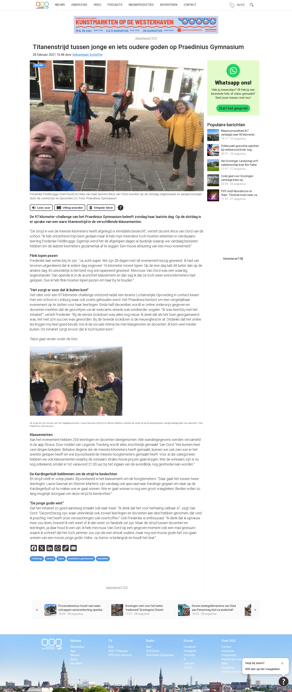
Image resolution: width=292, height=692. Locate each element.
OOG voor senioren (120, 655)
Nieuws (60, 4)
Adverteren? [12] (117, 587)
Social (188, 641)
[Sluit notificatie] (282, 663)
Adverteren (168, 4)
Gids (111, 646)
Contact (190, 4)
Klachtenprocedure (233, 659)
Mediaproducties (141, 4)
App (73, 650)
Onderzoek (79, 4)
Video (97, 4)
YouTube (189, 655)
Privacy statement (233, 671)
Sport (74, 659)
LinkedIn (189, 663)
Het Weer (76, 663)
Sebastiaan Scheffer (87, 55)
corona (50, 558)
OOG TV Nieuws (118, 650)
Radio (150, 641)
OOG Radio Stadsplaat (160, 655)
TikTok (188, 667)
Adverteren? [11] (146, 38)
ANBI (224, 663)
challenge (36, 558)
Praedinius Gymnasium (81, 558)
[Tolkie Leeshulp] (283, 681)
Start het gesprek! (233, 108)
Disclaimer (228, 667)
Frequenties (228, 655)
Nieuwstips (77, 646)
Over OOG (228, 641)
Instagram (190, 650)
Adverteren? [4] (233, 258)
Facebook (190, 646)
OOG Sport (152, 650)
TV (110, 641)
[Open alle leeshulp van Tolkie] (120, 207)
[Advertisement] (116, 574)
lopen (61, 558)
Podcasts (115, 4)
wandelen (103, 558)
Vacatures (227, 650)
